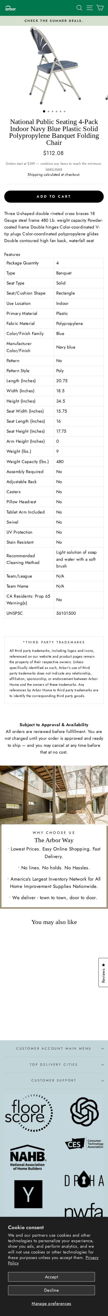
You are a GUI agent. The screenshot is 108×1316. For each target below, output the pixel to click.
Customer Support (54, 1080)
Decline (51, 1290)
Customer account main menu (54, 1048)
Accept (51, 1277)
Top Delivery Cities (54, 1064)
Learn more (54, 168)
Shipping (35, 174)
